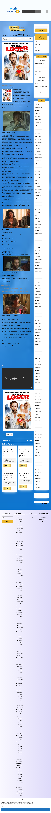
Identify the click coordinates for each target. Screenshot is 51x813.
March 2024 (37, 133)
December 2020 (38, 142)
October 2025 (38, 110)
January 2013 (38, 396)
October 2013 (38, 370)
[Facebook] (43, 503)
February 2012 (38, 428)
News (36, 47)
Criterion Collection (39, 44)
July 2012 (37, 414)
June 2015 (37, 312)
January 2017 (38, 256)
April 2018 (37, 212)
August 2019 (38, 166)
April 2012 (37, 423)
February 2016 (38, 288)
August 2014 (38, 341)
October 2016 (38, 265)
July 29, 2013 (8, 459)
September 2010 (38, 478)
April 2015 (37, 317)
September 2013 (38, 373)
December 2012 (38, 399)
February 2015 (38, 323)
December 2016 (38, 259)
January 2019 (38, 186)
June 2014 (37, 347)
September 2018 (38, 198)
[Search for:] (29, 11)
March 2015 (37, 320)
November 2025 (38, 107)
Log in (31, 517)
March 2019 (37, 180)
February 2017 (38, 253)
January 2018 (38, 221)
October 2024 (38, 122)
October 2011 (38, 440)
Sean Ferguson (18, 38)
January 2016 (38, 291)
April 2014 (37, 352)
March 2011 (37, 461)
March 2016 (37, 285)
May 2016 (37, 279)
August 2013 (38, 376)
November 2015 (38, 297)
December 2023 (38, 139)
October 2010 (38, 475)
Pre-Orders (37, 50)
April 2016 (37, 282)
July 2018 (37, 203)
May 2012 (37, 420)
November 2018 (38, 192)
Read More (8, 465)
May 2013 (37, 385)
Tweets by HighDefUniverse (41, 495)
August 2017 (38, 236)
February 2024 (38, 136)
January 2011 (38, 466)
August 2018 (38, 201)
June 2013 (37, 382)
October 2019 (38, 160)
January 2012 (38, 431)
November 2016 (38, 262)
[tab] (17, 11)
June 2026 (37, 104)
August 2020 (38, 145)
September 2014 (38, 338)
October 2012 (38, 405)
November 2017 (38, 227)
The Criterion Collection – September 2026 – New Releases (40, 63)
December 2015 (38, 294)
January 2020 (38, 151)
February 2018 (38, 218)
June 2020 (37, 148)
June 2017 (37, 241)
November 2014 (38, 332)
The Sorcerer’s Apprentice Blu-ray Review (24, 475)
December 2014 (38, 329)
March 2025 (37, 116)
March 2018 (37, 215)
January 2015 (38, 326)
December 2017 (38, 224)
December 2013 (38, 364)
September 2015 (38, 303)
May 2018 (37, 209)
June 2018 (37, 206)
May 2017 (37, 244)
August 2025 (38, 113)
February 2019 (38, 183)
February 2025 (38, 119)
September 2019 (38, 163)
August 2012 (38, 411)
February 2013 (38, 393)
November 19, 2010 (25, 480)
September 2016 (38, 268)
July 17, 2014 (8, 482)
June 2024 (37, 128)
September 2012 (38, 408)
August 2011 (38, 446)
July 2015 (37, 309)
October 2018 (38, 195)
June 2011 (37, 452)
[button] (49, 800)
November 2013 (38, 367)
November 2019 (38, 157)
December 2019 (38, 154)
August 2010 (38, 481)
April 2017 (37, 247)
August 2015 (38, 306)
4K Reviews (37, 41)
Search (41, 30)
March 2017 (37, 250)
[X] (45, 503)
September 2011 (38, 443)
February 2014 (38, 358)
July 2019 (37, 168)
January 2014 (38, 361)
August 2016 (38, 271)
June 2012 (37, 417)
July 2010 (37, 484)
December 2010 (38, 469)
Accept (25, 809)
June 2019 (37, 171)
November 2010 (38, 472)
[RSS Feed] (47, 503)
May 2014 (37, 350)
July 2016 (37, 274)
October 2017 (38, 230)
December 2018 (38, 189)
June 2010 (37, 487)
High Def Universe (14, 27)
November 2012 (38, 402)
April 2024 (37, 130)
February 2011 (38, 463)
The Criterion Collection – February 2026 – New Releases (40, 71)
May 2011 (37, 455)
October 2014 (38, 335)
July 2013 (37, 379)
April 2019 (37, 177)
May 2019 (37, 174)
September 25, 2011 (8, 38)
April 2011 (37, 458)
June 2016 (37, 277)
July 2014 (37, 344)
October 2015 (38, 300)
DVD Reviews (9, 434)
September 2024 (38, 125)
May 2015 (37, 315)
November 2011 (38, 437)
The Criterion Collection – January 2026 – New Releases (40, 80)
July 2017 (37, 239)
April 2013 (37, 388)
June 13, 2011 (24, 459)
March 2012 (37, 426)
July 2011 (37, 449)
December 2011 (38, 434)
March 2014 (37, 355)
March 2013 (37, 390)
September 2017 (38, 233)
